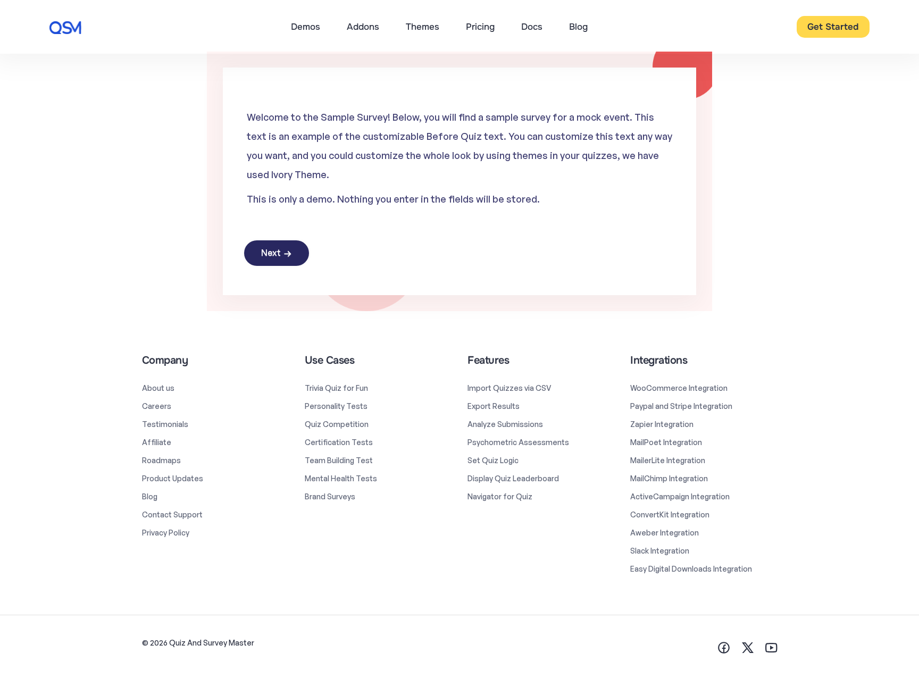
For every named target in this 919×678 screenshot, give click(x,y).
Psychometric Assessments (518, 442)
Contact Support (172, 514)
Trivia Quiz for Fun (336, 387)
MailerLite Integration (667, 460)
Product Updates (172, 478)
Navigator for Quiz (499, 496)
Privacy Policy (165, 532)
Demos (305, 26)
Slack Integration (659, 550)
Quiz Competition (337, 424)
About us (158, 387)
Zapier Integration (662, 424)
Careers (156, 406)
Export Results (493, 406)
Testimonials (165, 424)
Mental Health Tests (341, 478)
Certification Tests (339, 442)
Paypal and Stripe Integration (681, 406)
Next (271, 252)
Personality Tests (336, 406)
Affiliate (156, 442)
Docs (531, 26)
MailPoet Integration (666, 442)
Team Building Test (339, 460)
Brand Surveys (330, 496)
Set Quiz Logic (493, 460)
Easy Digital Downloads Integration (691, 568)
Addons (363, 26)
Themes (422, 26)
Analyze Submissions (505, 424)
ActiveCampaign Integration (680, 496)
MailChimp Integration (669, 478)
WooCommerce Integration (679, 387)
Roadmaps (161, 460)
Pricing (480, 26)
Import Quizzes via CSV (509, 387)
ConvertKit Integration (669, 514)
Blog (578, 26)
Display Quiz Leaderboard (513, 478)
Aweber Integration (664, 532)
